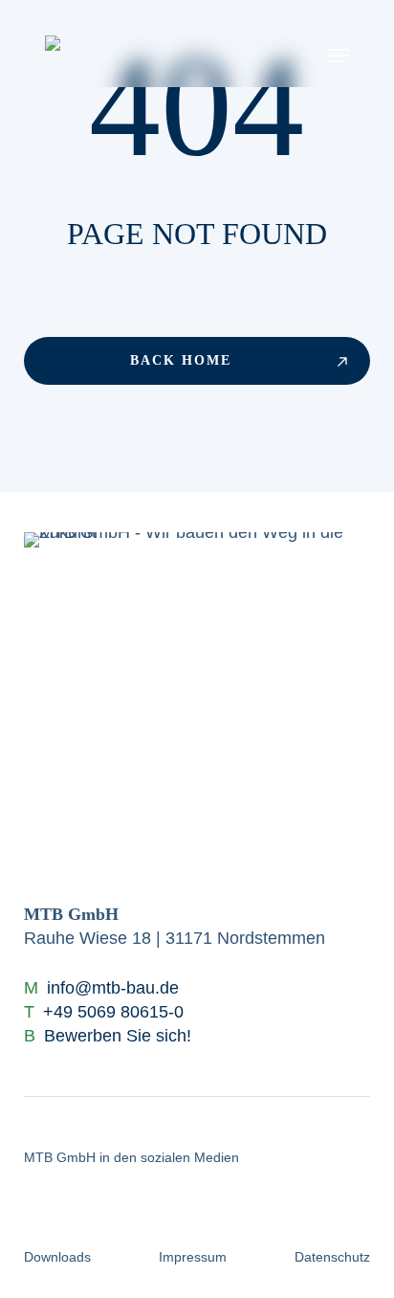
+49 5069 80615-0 (113, 1011)
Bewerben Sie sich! (117, 1035)
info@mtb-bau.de (113, 987)
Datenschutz (332, 1256)
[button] (338, 54)
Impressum (193, 1256)
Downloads (57, 1256)
